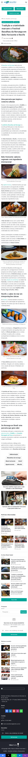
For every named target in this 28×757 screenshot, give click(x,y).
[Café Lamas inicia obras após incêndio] (21, 522)
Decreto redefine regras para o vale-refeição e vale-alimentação (18, 585)
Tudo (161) (14, 599)
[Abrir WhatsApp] (24, 753)
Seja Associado (8, 8)
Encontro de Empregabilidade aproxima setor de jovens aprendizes (18, 647)
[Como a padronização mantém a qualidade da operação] (5, 677)
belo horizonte (10, 461)
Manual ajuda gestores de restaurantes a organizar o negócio (7, 545)
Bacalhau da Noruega (11, 18)
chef (20, 461)
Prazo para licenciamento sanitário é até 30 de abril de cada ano (18, 561)
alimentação (14, 454)
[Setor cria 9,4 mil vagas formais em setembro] (5, 593)
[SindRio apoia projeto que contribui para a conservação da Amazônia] (5, 569)
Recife (20, 464)
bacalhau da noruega (14, 457)
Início (4, 18)
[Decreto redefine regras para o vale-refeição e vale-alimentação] (5, 586)
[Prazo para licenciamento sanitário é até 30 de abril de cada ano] (5, 562)
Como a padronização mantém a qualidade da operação (17, 676)
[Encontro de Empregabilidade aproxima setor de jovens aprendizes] (7, 522)
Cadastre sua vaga (14, 13)
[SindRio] (10, 2)
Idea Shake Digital (8, 38)
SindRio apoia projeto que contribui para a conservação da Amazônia (18, 568)
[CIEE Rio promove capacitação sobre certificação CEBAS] (21, 539)
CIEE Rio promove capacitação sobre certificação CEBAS (19, 545)
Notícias (17, 22)
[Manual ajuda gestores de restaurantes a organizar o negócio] (7, 539)
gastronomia (10, 464)
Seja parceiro (20, 8)
